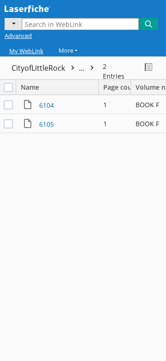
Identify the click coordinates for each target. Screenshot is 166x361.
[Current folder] (13, 24)
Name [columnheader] (30, 87)
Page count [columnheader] (117, 87)
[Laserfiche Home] (39, 8)
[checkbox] (8, 87)
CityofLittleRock (49, 68)
